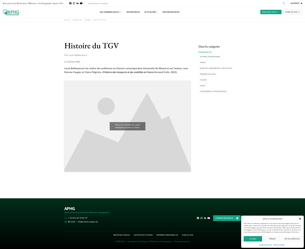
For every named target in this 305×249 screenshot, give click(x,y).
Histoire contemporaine (210, 56)
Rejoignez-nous (269, 12)
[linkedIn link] (77, 3)
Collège (87, 20)
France (203, 62)
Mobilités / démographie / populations (216, 68)
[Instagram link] (74, 3)
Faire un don (291, 12)
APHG (69, 208)
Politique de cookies (265, 245)
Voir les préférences (292, 239)
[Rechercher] (284, 3)
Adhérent (295, 3)
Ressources (77, 20)
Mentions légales (279, 245)
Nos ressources (171, 12)
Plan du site (187, 235)
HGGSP (202, 85)
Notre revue (133, 12)
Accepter (252, 239)
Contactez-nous (224, 218)
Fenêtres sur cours (208, 74)
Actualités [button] (150, 12)
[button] (300, 219)
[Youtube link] (81, 3)
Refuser (272, 239)
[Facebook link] (70, 3)
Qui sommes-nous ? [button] (110, 12)
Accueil (67, 20)
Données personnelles (167, 235)
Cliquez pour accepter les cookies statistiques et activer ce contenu (127, 126)
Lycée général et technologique (213, 91)
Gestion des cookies (143, 235)
